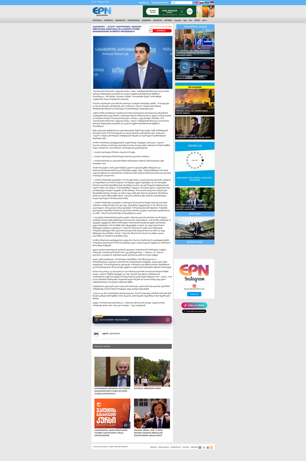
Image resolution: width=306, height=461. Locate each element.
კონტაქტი (194, 447)
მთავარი (153, 447)
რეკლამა (185, 447)
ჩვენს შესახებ (163, 447)
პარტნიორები (175, 447)
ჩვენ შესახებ (144, 2)
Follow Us (194, 294)
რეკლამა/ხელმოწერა (160, 2)
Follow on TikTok (196, 305)
